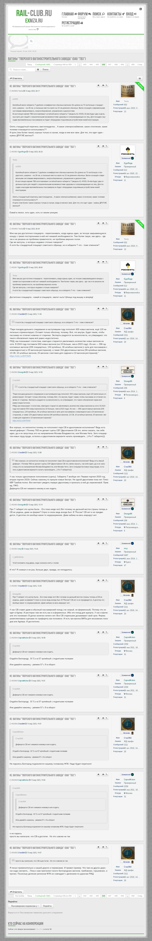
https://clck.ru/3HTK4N (20, 356)
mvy (19, 549)
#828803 (14, 229)
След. (140, 65)
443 (84, 65)
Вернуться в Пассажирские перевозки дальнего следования (35, 913)
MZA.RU (34, 20)
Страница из (63, 65)
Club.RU (34, 13)
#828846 (14, 724)
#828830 (14, 372)
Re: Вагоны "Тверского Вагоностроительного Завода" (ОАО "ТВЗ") (43, 86)
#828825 (14, 314)
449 (122, 65)
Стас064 (21, 314)
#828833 (14, 452)
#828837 (14, 586)
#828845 (14, 681)
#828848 (14, 780)
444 (91, 65)
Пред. (29, 65)
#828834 (14, 505)
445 (97, 65)
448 (116, 65)
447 (109, 65)
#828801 (14, 152)
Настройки (19, 896)
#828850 (14, 852)
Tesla (20, 91)
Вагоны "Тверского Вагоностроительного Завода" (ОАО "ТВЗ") (47, 59)
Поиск (45, 69)
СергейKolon (23, 638)
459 (132, 65)
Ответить (17, 78)
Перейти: (13, 901)
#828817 (14, 267)
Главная (68, 14)
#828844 (14, 638)
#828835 (14, 549)
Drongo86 (22, 372)
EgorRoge (22, 152)
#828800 (14, 91)
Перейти (47, 906)
